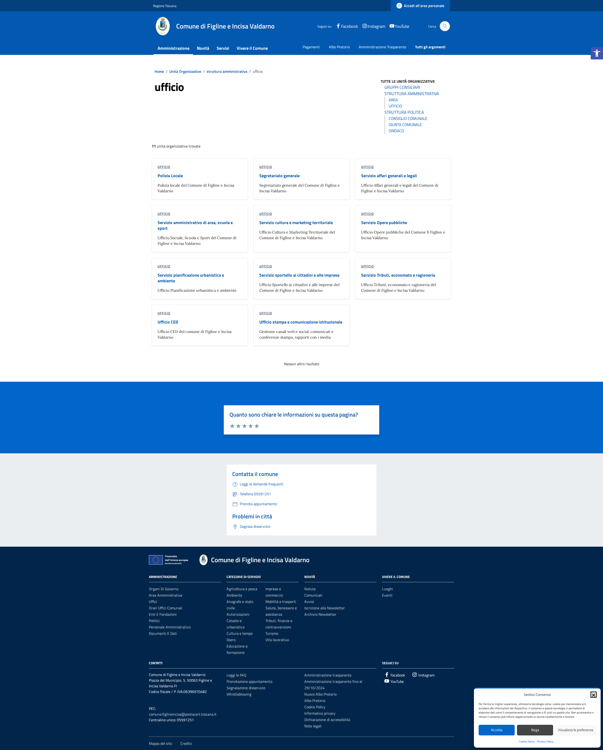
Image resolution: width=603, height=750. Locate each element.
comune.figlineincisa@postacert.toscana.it (182, 714)
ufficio (395, 106)
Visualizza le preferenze (575, 730)
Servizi (223, 48)
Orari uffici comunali (165, 608)
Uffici (153, 601)
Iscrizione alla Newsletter (324, 608)
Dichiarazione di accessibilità (327, 719)
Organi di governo (163, 589)
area (393, 100)
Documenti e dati (163, 633)
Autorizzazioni (238, 614)
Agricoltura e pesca (242, 589)
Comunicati (313, 595)
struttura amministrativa (411, 93)
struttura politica (404, 112)
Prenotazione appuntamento (249, 681)
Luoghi (387, 589)
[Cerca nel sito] (445, 26)
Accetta (496, 730)
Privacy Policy (545, 741)
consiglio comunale (408, 118)
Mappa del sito (160, 743)
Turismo (271, 633)
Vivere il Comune (252, 48)
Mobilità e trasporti (280, 601)
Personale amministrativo (170, 627)
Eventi (387, 595)
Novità (203, 48)
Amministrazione (173, 48)
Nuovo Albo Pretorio (320, 694)
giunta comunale (405, 125)
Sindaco (396, 131)
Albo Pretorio (339, 47)
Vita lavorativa (277, 640)
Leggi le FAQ (236, 675)
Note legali (313, 726)
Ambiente (234, 595)
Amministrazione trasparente (327, 675)
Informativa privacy (319, 713)
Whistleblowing (239, 694)
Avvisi (309, 601)
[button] (597, 53)
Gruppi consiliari (402, 87)
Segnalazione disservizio (246, 688)
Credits (186, 743)
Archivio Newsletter (320, 614)
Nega (535, 730)
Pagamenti (311, 47)
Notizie (310, 589)
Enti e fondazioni (163, 614)
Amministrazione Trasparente (382, 47)
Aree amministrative (165, 595)
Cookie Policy (527, 741)
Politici (154, 620)
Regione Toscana (164, 5)
